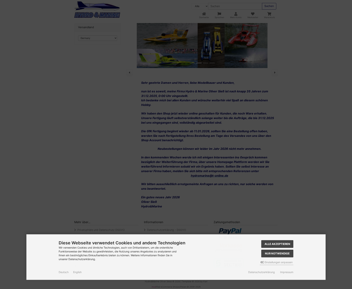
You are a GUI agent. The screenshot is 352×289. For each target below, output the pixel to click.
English (77, 272)
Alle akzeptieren (277, 243)
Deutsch (64, 272)
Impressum (286, 272)
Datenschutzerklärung (261, 272)
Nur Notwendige (277, 253)
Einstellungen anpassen (278, 262)
